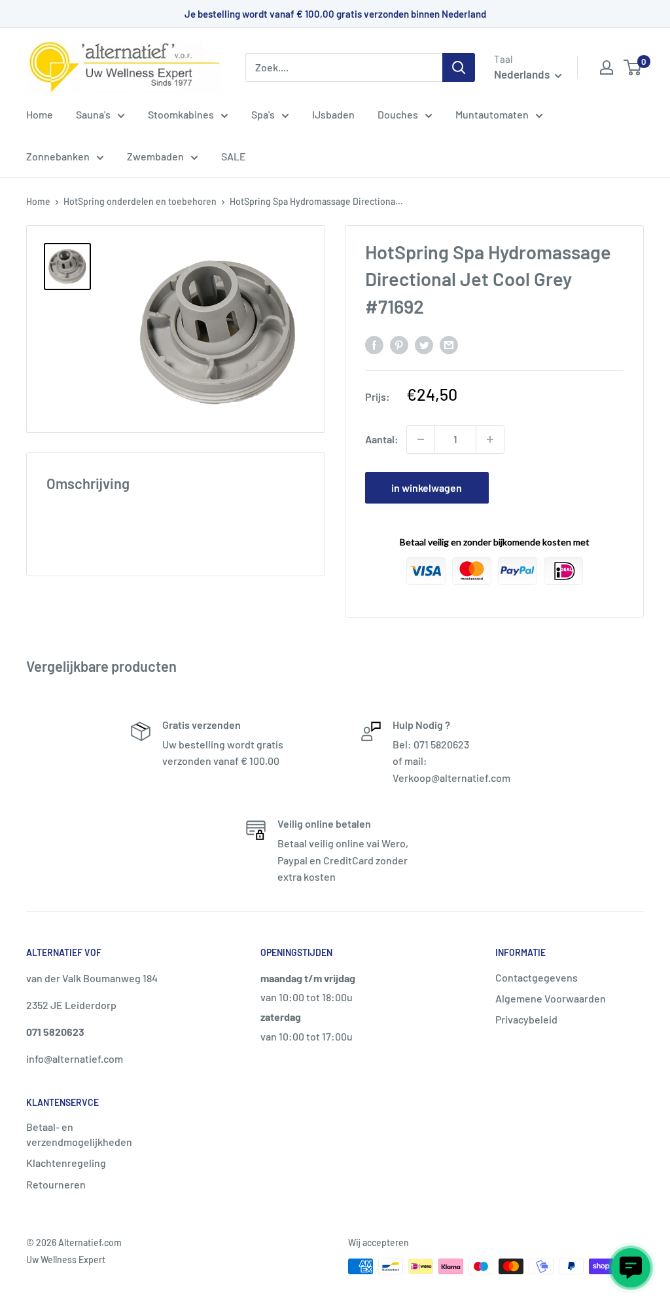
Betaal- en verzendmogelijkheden (79, 1133)
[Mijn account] (606, 67)
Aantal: (381, 439)
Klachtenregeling (66, 1162)
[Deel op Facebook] (374, 344)
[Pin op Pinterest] (399, 344)
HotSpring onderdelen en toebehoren (140, 201)
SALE (233, 156)
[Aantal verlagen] (420, 439)
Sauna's (93, 114)
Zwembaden (155, 156)
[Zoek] (458, 67)
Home (39, 114)
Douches (398, 114)
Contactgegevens (536, 977)
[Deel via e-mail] (449, 344)
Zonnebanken (58, 156)
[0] (633, 67)
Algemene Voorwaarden (550, 998)
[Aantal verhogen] (490, 439)
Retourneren (56, 1184)
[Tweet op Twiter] (424, 344)
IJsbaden (333, 114)
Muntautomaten (492, 114)
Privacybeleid (526, 1019)
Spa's (263, 114)
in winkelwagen (426, 487)
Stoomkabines (181, 114)
